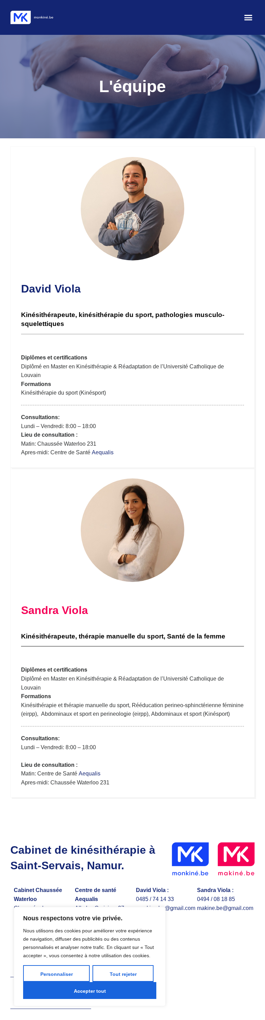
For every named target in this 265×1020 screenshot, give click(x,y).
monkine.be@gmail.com (165, 908)
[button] (248, 17)
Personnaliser (56, 974)
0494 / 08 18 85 (216, 899)
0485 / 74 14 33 (155, 899)
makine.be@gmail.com (225, 908)
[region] (90, 956)
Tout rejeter (123, 974)
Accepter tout (90, 991)
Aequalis (103, 452)
